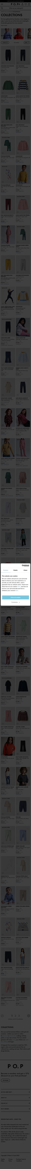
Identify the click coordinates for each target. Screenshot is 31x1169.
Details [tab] (15, 570)
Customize (14, 602)
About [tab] (25, 570)
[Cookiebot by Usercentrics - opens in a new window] (22, 566)
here (19, 586)
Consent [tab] (5, 570)
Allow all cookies (15, 597)
